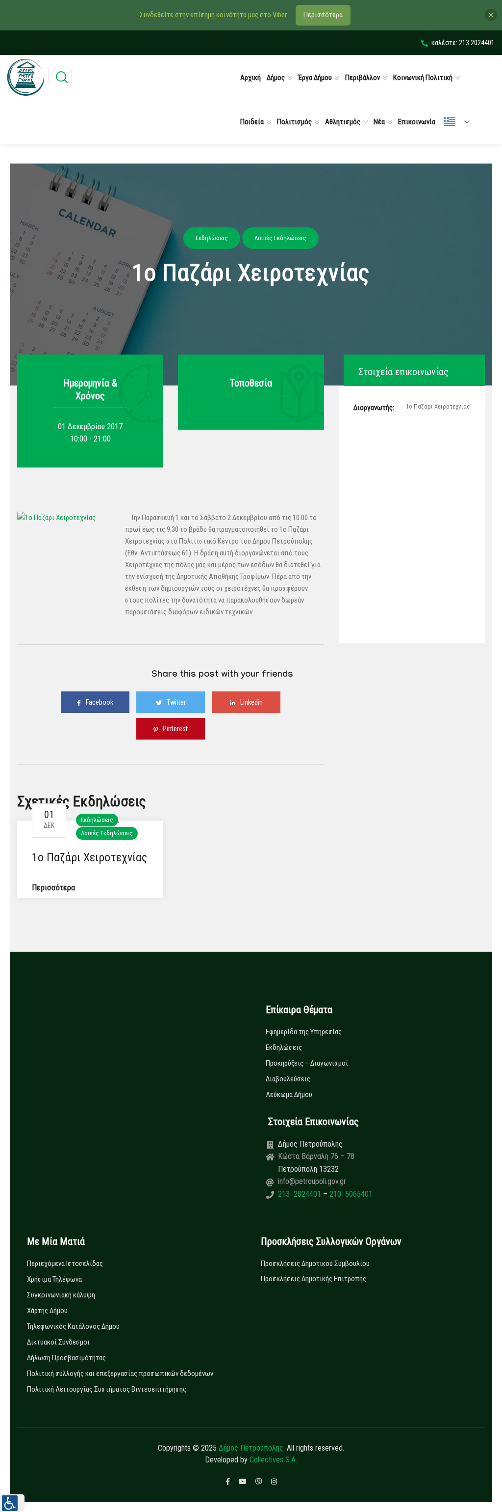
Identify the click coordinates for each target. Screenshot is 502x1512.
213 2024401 (300, 1194)
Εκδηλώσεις (97, 820)
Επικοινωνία (416, 121)
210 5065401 (350, 1194)
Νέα (379, 121)
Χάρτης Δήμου (47, 1310)
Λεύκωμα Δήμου (289, 1094)
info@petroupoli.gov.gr (312, 1181)
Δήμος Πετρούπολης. (252, 1448)
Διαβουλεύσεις (288, 1078)
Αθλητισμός (342, 121)
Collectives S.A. (273, 1459)
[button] (12, 1503)
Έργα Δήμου (315, 77)
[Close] (491, 15)
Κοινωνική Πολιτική (422, 77)
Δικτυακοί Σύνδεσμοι (58, 1342)
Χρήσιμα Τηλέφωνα (54, 1279)
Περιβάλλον (362, 77)
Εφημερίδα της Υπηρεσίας (304, 1031)
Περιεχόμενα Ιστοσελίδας (65, 1263)
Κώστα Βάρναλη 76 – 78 (316, 1156)
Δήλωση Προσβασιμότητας (66, 1357)
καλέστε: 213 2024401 (463, 43)
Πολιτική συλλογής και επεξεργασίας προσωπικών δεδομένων (120, 1373)
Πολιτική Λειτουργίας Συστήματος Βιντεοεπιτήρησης (106, 1389)
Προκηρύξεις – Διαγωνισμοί (307, 1063)
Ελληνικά (460, 121)
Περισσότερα (53, 887)
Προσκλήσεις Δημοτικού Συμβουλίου (315, 1263)
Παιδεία (252, 121)
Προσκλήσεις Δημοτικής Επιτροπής (313, 1278)
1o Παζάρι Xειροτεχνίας (89, 857)
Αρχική (250, 77)
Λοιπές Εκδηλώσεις (107, 833)
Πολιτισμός (294, 121)
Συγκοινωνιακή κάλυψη (61, 1295)
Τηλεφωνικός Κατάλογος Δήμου (73, 1326)
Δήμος (276, 77)
